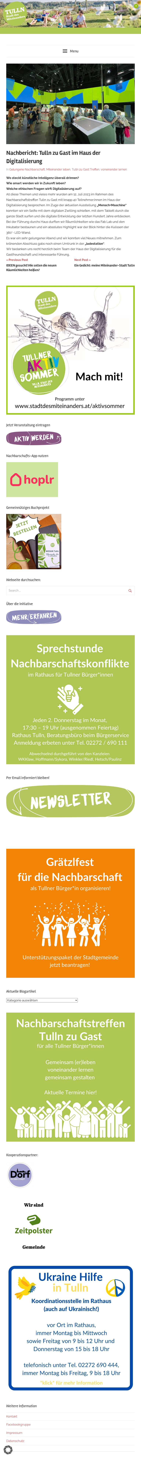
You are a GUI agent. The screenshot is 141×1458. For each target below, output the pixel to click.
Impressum (14, 1433)
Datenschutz (15, 1441)
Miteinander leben (58, 169)
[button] (8, 1450)
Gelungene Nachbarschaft (27, 169)
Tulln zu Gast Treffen (85, 169)
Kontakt (11, 1416)
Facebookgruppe (18, 1424)
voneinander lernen (114, 169)
